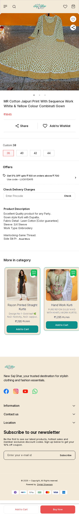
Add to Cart (21, 509)
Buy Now (58, 509)
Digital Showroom (45, 484)
